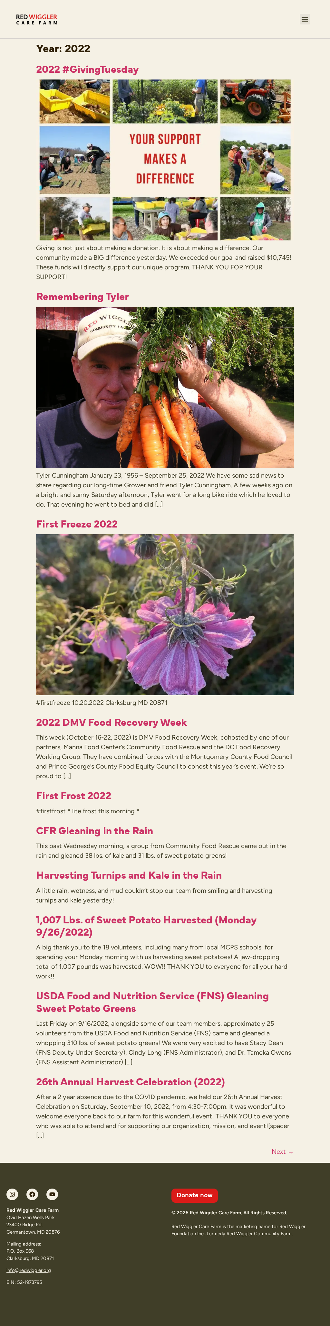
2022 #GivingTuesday (87, 68)
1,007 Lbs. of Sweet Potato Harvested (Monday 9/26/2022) (146, 925)
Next (283, 1151)
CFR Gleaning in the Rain (94, 830)
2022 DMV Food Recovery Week (111, 721)
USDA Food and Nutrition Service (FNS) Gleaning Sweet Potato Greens (152, 1001)
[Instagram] (12, 1194)
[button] (305, 19)
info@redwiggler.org (28, 1270)
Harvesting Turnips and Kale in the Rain (129, 874)
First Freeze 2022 (77, 523)
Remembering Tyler (82, 295)
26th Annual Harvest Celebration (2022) (130, 1081)
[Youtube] (52, 1194)
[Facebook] (32, 1194)
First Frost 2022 (73, 795)
